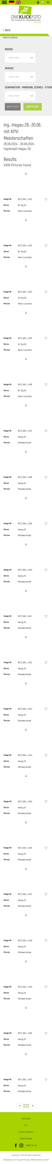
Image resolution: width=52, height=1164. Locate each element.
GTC (26, 1125)
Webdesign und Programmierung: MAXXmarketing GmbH (26, 1159)
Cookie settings (26, 1138)
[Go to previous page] (19, 1105)
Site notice (26, 1118)
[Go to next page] (33, 1105)
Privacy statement (25, 1132)
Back (7, 29)
